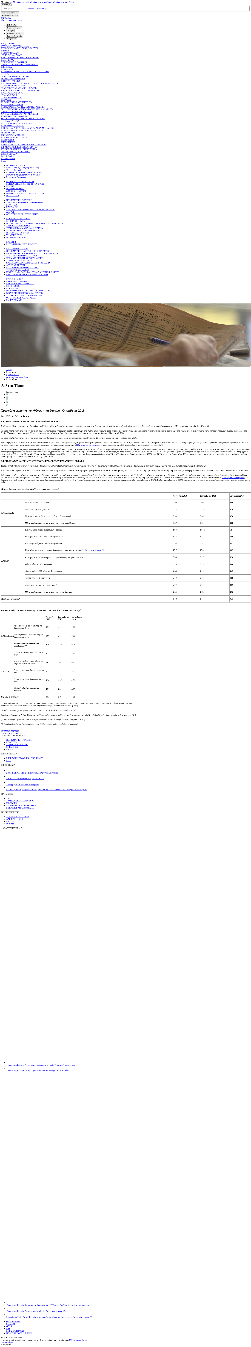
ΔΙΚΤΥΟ (10, 749)
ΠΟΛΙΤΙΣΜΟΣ (7, 60)
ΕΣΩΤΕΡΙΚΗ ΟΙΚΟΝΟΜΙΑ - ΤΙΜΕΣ (17, 123)
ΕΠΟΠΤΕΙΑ (6, 67)
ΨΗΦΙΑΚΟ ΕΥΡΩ (9, 95)
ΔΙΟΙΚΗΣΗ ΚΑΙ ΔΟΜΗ (11, 55)
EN (6, 18)
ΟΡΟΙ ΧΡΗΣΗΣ (13, 1321)
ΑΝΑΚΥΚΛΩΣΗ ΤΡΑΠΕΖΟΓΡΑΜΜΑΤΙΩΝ (20, 90)
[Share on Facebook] (7, 400)
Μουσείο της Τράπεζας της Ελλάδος (49, 1317)
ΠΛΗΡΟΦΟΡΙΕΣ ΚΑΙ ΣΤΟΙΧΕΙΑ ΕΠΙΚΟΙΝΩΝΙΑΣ (23, 144)
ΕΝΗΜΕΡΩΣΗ (12, 747)
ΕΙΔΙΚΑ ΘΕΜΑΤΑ (9, 154)
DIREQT (10, 824)
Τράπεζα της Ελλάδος (40, 1065)
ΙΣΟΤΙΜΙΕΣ (11, 803)
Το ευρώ (9, 170)
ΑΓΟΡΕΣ (5, 74)
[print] (7, 405)
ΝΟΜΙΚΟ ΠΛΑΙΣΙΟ (10, 53)
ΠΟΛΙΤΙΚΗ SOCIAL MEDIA (19, 1333)
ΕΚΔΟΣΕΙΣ (6, 100)
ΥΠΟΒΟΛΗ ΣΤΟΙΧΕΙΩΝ (12, 126)
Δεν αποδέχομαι (8, 1342)
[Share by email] (7, 402)
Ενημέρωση (11, 177)
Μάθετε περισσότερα (78, 1340)
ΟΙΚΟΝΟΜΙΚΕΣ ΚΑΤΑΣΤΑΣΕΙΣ (15, 151)
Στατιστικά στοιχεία (14, 175)
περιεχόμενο (41, 2)
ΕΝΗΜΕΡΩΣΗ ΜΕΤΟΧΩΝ (13, 135)
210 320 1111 (25, 778)
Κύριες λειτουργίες (14, 168)
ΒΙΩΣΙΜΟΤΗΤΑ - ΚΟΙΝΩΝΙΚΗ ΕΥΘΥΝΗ (20, 57)
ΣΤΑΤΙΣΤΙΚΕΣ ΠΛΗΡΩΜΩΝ (14, 116)
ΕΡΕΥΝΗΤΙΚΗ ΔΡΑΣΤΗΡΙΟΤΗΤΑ (16, 102)
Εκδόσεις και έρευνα (15, 172)
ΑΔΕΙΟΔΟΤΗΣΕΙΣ (14, 819)
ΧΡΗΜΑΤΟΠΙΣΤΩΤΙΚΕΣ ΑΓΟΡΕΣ (16, 111)
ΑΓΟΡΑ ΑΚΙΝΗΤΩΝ (10, 121)
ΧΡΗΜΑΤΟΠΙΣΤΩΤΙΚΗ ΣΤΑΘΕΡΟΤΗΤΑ (19, 64)
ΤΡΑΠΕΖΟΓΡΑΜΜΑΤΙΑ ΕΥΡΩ (20, 801)
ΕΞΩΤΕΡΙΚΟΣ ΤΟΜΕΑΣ (12, 104)
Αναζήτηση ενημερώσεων (17, 377)
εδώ (74, 710)
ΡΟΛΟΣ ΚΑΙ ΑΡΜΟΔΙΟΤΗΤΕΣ (15, 46)
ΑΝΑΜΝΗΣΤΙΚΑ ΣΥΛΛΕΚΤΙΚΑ (21, 805)
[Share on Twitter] (7, 394)
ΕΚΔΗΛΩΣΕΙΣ (7, 140)
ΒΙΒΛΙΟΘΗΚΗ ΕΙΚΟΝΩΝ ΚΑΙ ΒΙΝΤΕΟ (19, 147)
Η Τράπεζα (11, 165)
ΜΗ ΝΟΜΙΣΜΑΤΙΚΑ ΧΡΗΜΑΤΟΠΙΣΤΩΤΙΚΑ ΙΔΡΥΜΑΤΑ (27, 109)
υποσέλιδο (63, 2)
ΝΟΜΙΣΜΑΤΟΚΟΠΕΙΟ (11, 97)
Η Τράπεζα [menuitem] (11, 25)
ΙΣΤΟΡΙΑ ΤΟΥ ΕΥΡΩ (10, 81)
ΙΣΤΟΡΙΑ (5, 50)
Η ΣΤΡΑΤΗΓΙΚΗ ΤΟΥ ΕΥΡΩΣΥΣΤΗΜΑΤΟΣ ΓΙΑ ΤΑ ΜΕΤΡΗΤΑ (29, 83)
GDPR (9, 1326)
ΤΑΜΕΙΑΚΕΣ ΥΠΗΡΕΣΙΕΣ (13, 86)
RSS (8, 1328)
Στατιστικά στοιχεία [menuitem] (14, 36)
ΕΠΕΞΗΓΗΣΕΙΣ (8, 142)
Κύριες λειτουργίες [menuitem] (14, 28)
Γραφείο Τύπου (12, 374)
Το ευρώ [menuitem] (10, 31)
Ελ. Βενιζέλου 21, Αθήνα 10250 (46, 789)
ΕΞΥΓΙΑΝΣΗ (7, 69)
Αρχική (9, 370)
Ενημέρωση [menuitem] (11, 39)
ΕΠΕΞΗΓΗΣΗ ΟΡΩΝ (15, 1331)
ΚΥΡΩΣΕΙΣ (11, 821)
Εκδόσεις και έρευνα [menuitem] (15, 33)
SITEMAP (10, 1324)
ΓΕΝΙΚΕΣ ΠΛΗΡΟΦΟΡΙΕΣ (13, 79)
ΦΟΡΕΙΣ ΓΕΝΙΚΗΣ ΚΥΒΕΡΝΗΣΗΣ (17, 76)
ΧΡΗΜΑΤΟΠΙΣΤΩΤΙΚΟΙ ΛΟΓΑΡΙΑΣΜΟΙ (19, 114)
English (7, 156)
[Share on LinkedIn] (7, 397)
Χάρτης (22, 785)
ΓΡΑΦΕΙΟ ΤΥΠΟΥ (9, 133)
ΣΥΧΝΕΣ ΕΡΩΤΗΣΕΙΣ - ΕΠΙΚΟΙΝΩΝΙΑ (19, 149)
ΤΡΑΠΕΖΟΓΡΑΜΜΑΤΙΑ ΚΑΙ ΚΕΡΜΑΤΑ (19, 88)
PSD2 (8, 760)
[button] (37, 8)
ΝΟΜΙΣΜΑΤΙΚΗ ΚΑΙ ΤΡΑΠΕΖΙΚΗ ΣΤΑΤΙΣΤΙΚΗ (23, 107)
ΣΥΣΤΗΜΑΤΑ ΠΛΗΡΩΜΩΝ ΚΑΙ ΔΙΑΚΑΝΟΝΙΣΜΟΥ (25, 72)
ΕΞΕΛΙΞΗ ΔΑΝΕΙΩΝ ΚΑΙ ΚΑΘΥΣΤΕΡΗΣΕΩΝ (22, 130)
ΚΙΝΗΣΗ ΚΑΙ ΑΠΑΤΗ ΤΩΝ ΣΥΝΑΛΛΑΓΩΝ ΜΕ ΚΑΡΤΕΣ (27, 128)
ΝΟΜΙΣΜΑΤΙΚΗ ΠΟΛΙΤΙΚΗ (14, 62)
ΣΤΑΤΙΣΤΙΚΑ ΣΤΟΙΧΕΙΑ (17, 744)
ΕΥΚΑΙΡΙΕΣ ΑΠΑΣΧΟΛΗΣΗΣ (14, 137)
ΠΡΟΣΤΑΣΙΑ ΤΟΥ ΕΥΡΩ (12, 93)
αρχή (21, 2)
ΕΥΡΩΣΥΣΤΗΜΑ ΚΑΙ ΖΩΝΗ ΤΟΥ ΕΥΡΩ (19, 48)
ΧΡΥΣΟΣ (10, 798)
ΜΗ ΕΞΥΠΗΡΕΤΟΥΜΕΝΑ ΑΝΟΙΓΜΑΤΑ (24, 758)
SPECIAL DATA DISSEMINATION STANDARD (23, 119)
